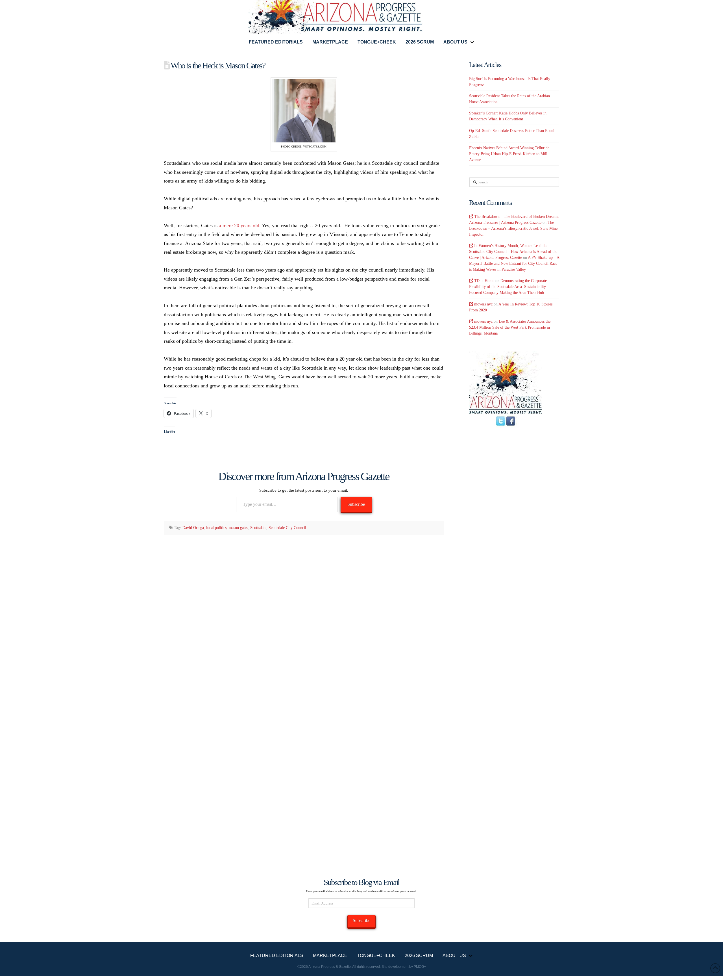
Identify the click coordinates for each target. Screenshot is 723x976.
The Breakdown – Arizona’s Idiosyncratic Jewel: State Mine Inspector (513, 228)
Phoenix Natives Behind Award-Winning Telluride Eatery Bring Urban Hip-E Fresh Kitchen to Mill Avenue (509, 154)
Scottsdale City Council (287, 528)
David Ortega (193, 528)
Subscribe (356, 504)
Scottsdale (258, 528)
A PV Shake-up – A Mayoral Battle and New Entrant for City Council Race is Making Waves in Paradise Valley (514, 263)
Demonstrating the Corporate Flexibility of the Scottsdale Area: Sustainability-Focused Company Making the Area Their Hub (508, 287)
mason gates (238, 528)
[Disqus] (304, 612)
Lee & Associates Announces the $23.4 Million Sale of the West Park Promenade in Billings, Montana (509, 327)
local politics (216, 528)
